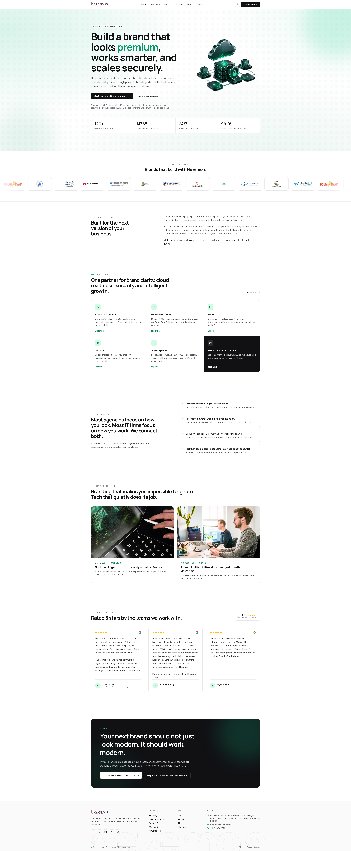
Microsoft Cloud (156, 819)
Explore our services (147, 95)
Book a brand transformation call (119, 775)
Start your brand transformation (110, 95)
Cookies (257, 847)
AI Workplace (155, 830)
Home (143, 4)
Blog (189, 4)
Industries (178, 4)
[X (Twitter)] (111, 831)
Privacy (241, 847)
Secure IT (153, 823)
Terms (249, 847)
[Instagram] (105, 831)
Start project (249, 4)
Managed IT (154, 827)
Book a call (212, 367)
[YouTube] (117, 831)
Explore (98, 330)
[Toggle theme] (237, 4)
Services (154, 4)
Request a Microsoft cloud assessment (167, 775)
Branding (153, 815)
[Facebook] (99, 831)
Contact (198, 4)
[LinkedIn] (93, 831)
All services (252, 292)
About (167, 4)
